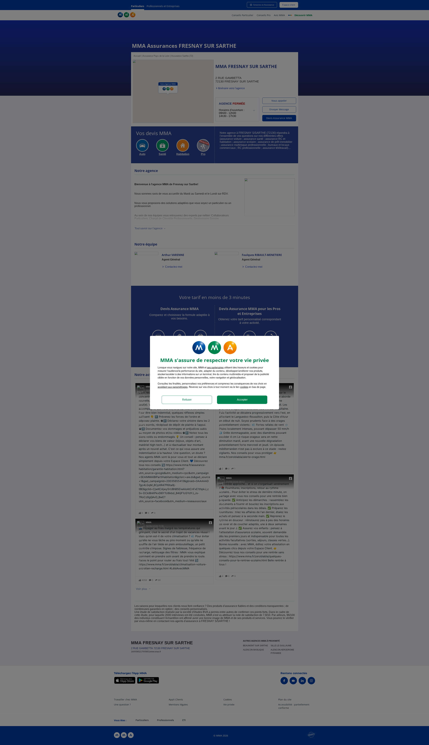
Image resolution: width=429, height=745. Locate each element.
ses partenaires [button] (215, 367)
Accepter (242, 399)
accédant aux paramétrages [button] (173, 387)
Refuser (187, 399)
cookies (244, 387)
